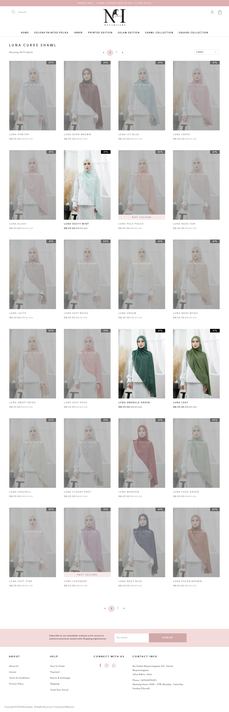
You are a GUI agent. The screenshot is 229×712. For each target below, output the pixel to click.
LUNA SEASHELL (20, 492)
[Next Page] (122, 52)
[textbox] (33, 12)
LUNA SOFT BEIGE (76, 313)
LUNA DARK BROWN (77, 135)
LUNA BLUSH (17, 224)
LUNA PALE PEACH (131, 224)
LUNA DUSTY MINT (76, 224)
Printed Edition (100, 33)
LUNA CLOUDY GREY (77, 492)
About (14, 656)
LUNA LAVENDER (75, 581)
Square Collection (193, 33)
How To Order (57, 666)
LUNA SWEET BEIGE (22, 403)
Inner (78, 33)
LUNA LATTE (17, 313)
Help (54, 656)
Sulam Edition (129, 33)
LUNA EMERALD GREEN (134, 403)
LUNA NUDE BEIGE (185, 313)
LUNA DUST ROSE (75, 403)
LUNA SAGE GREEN (186, 492)
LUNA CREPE (181, 135)
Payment (55, 672)
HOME (25, 33)
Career (12, 672)
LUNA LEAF (180, 403)
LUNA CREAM (127, 313)
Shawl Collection (159, 33)
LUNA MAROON (128, 492)
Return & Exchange (60, 678)
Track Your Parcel (59, 690)
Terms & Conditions (19, 678)
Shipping (54, 684)
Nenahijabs (27, 707)
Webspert (69, 707)
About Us (14, 666)
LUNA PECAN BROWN (187, 581)
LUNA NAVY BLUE (130, 581)
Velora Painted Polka (51, 33)
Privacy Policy (16, 684)
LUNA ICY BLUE (128, 135)
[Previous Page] (103, 52)
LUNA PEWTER (19, 135)
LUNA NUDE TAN (184, 224)
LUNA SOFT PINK (21, 581)
